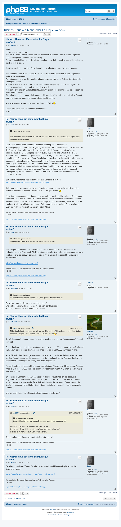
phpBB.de (70, 512)
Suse (89, 128)
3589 (95, 131)
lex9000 (90, 282)
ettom (89, 39)
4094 (95, 334)
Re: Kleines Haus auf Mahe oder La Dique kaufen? (27, 120)
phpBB (52, 509)
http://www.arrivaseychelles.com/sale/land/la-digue (27, 182)
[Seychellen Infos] (17, 9)
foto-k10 (90, 331)
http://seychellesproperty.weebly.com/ (22, 263)
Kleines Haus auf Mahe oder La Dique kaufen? (34, 30)
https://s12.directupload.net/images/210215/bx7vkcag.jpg (26, 219)
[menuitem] (21, 19)
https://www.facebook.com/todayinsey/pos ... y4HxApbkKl (30, 474)
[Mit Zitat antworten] (79, 40)
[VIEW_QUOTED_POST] (32, 328)
